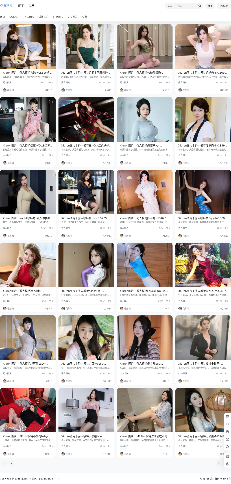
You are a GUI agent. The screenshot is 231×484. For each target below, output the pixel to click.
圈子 (21, 6)
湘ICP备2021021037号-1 (45, 478)
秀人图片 (7, 82)
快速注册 (224, 6)
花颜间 (24, 478)
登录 (210, 6)
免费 (31, 6)
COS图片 (124, 373)
